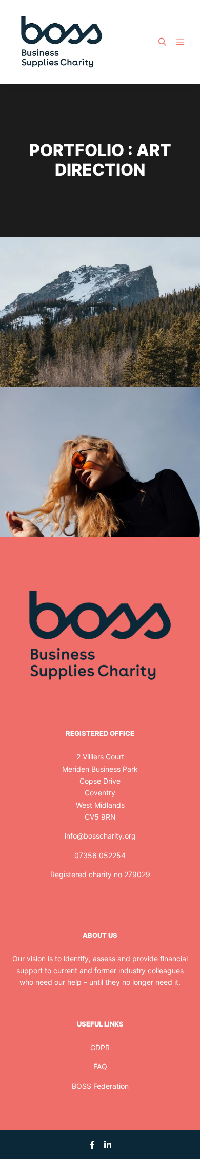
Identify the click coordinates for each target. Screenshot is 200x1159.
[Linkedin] (107, 1144)
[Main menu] (180, 42)
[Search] (162, 42)
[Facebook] (92, 1144)
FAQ (100, 1066)
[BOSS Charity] (61, 42)
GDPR (100, 1047)
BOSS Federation (100, 1085)
